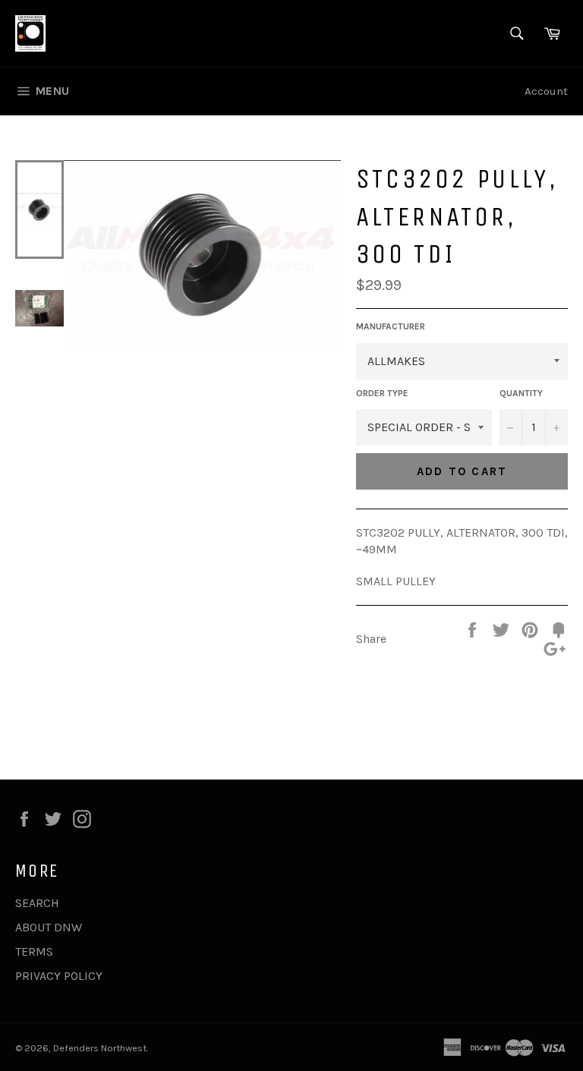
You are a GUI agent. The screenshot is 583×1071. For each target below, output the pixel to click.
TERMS (34, 951)
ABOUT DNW (48, 927)
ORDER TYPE (382, 393)
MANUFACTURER (390, 326)
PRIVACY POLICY (58, 976)
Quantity (521, 393)
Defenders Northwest (100, 1048)
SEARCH (37, 903)
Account (546, 91)
